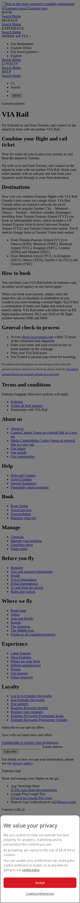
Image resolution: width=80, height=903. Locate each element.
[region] (40, 859)
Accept (40, 883)
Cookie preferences (40, 893)
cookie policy (31, 870)
